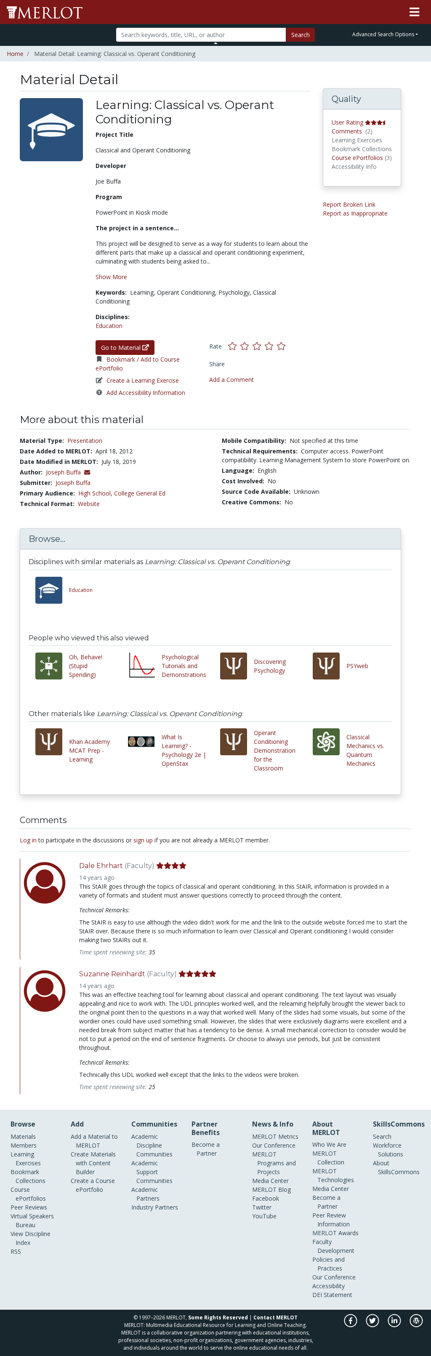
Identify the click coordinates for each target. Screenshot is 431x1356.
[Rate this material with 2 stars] (246, 346)
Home (15, 54)
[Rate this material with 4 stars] (271, 346)
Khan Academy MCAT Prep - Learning (89, 750)
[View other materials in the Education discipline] (52, 590)
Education (109, 326)
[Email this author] (87, 472)
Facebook (265, 1198)
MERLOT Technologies (333, 1175)
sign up (143, 840)
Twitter (261, 1207)
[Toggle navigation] (414, 12)
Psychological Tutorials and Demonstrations (184, 666)
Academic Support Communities (152, 1172)
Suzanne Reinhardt (112, 974)
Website (89, 504)
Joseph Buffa (73, 483)
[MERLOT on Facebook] (351, 1325)
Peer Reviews (29, 1207)
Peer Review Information (331, 1219)
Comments (347, 131)
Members (24, 1145)
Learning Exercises (26, 1158)
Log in (28, 840)
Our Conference (273, 1145)
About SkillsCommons (396, 1167)
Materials (23, 1136)
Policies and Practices (328, 1263)
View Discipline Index (31, 1238)
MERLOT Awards (335, 1233)
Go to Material (121, 348)
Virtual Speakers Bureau (32, 1220)
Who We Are (329, 1144)
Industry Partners (154, 1207)
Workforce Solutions (388, 1149)
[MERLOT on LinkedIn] (395, 1325)
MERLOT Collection (328, 1157)
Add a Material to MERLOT (94, 1140)
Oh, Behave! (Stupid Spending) (85, 666)
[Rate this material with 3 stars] (259, 346)
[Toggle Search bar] (216, 43)
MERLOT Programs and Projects (274, 1163)
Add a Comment (231, 380)
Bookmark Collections (28, 1176)
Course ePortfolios (357, 158)
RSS (16, 1251)
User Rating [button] (347, 122)
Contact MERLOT (275, 1317)
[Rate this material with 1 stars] (234, 346)
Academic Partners (145, 1194)
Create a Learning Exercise (142, 380)
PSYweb (357, 666)
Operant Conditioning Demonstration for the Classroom (274, 750)
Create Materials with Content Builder (93, 1163)
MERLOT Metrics (275, 1136)
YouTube (264, 1216)
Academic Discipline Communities (152, 1145)
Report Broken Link (349, 204)
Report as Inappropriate (355, 213)
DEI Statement (332, 1295)
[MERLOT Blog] (416, 1325)
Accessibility (328, 1286)
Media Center (270, 1181)
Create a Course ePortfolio (93, 1185)
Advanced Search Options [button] (383, 34)
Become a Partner (206, 1148)
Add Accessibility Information (145, 393)
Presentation (84, 441)
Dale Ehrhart (101, 866)
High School (94, 493)
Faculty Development (333, 1246)
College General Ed (139, 493)
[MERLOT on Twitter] (373, 1325)
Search (300, 35)
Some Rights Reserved (218, 1317)
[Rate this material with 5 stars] (282, 346)
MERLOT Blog (271, 1189)
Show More (111, 277)
